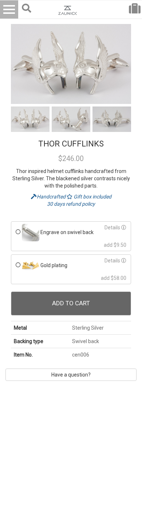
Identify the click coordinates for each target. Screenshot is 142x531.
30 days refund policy (71, 204)
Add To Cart (71, 303)
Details (112, 227)
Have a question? (71, 375)
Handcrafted (52, 197)
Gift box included (91, 197)
